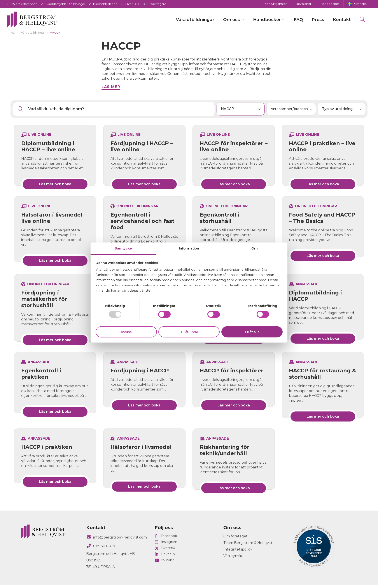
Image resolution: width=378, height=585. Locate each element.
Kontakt (342, 19)
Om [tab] (254, 248)
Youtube (167, 560)
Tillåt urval (189, 332)
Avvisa (126, 332)
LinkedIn (168, 554)
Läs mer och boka (55, 184)
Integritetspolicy (237, 549)
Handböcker (329, 3)
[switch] (164, 314)
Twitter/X (168, 548)
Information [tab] (189, 248)
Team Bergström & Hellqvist (248, 543)
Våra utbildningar (195, 19)
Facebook (169, 536)
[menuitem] (357, 4)
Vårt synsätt (233, 556)
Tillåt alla (252, 332)
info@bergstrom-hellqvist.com (120, 537)
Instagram (169, 542)
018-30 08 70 (104, 546)
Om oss (231, 19)
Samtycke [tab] (123, 248)
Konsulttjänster (275, 3)
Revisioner (303, 3)
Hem (14, 32)
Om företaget (235, 536)
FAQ (298, 19)
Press (318, 19)
